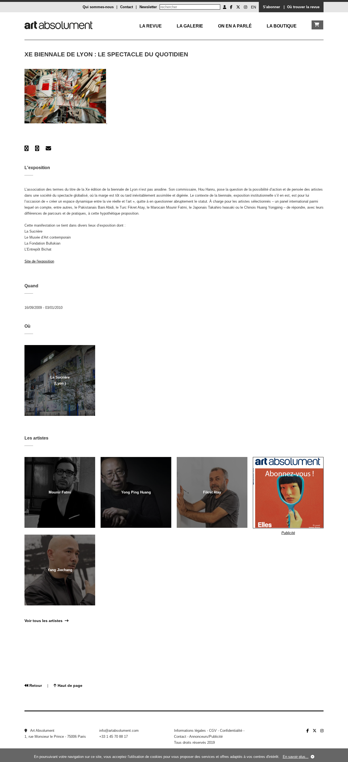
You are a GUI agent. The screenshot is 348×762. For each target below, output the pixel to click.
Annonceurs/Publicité (206, 736)
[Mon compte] (224, 7)
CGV (213, 731)
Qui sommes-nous (98, 7)
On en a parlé (235, 26)
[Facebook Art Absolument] (231, 7)
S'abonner (271, 7)
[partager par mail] (48, 148)
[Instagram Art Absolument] (245, 7)
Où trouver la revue (303, 7)
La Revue (150, 26)
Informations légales (190, 731)
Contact (126, 7)
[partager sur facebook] (26, 148)
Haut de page (69, 685)
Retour (35, 685)
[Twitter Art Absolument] (238, 7)
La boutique (282, 26)
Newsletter (148, 7)
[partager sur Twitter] (37, 148)
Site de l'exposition (39, 261)
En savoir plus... (296, 757)
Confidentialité (231, 731)
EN (253, 7)
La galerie (190, 26)
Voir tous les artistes (44, 620)
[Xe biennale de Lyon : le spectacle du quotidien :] (65, 122)
